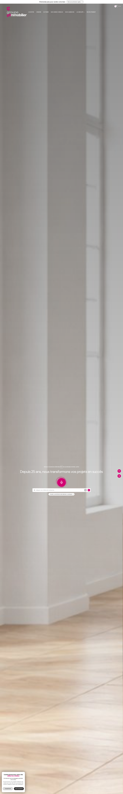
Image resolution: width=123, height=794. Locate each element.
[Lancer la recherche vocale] (61, 482)
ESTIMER (46, 12)
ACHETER (31, 12)
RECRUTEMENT (91, 12)
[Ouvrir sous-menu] (84, 12)
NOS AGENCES (69, 12)
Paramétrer (8, 788)
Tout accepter (19, 788)
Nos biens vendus (57, 12)
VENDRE (38, 12)
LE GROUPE (80, 12)
